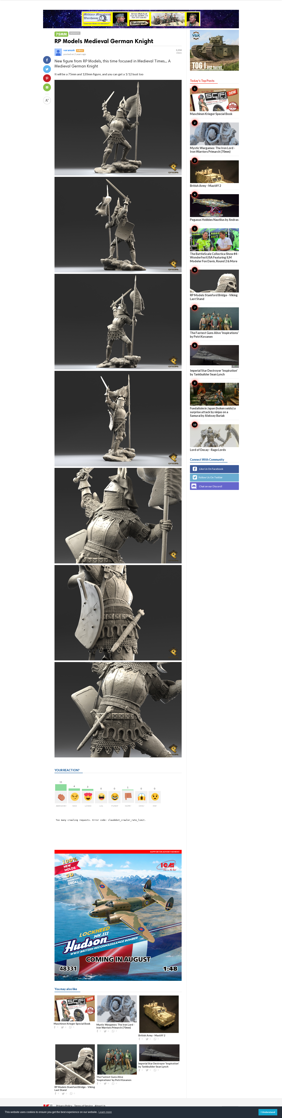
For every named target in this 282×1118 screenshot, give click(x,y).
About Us (100, 1105)
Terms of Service (83, 1105)
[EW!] (155, 797)
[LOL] (101, 797)
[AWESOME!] (61, 797)
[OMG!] (141, 797)
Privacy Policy (64, 1105)
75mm (61, 34)
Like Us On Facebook (211, 468)
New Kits (74, 33)
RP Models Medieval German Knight (104, 41)
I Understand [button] (268, 1112)
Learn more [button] (105, 1112)
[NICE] (74, 797)
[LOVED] (88, 797)
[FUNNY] (114, 797)
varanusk (69, 50)
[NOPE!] (128, 797)
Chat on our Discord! (210, 486)
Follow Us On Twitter (211, 477)
